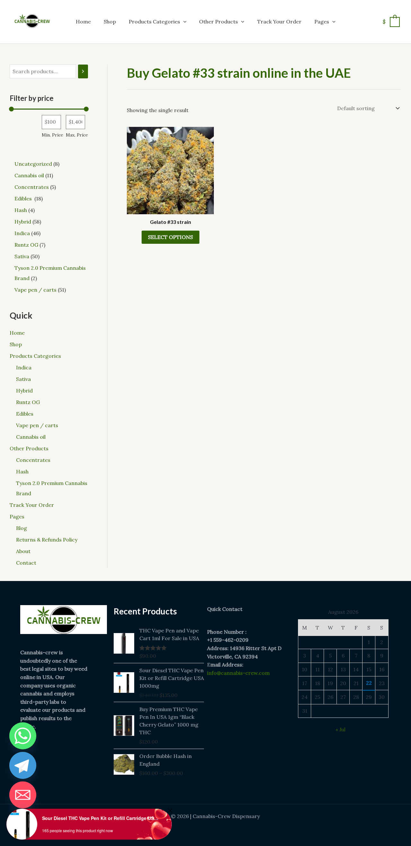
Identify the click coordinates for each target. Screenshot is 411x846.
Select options (170, 237)
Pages (321, 21)
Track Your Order (279, 21)
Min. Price (52, 135)
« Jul (340, 729)
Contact (26, 563)
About (23, 551)
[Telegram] (22, 765)
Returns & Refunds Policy (46, 539)
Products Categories (154, 21)
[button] (183, 21)
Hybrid (24, 390)
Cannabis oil (31, 437)
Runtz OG (28, 402)
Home (83, 21)
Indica (23, 367)
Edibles (25, 413)
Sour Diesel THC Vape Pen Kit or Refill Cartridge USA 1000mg (101, 818)
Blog (21, 528)
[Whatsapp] (22, 735)
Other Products (218, 21)
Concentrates (33, 460)
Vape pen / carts (37, 425)
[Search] (83, 71)
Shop (110, 21)
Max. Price (77, 135)
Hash (22, 471)
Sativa (23, 379)
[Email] (22, 794)
